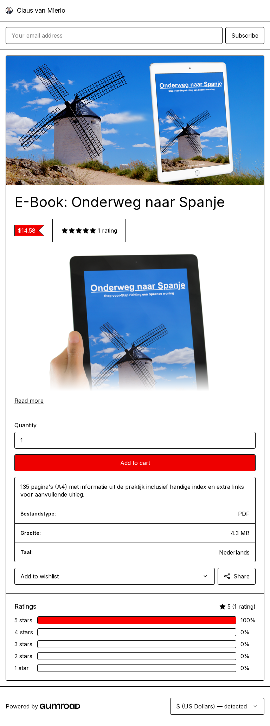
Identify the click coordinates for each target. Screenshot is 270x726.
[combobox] (114, 576)
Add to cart (135, 462)
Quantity (25, 425)
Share (241, 576)
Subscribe (244, 35)
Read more (29, 400)
